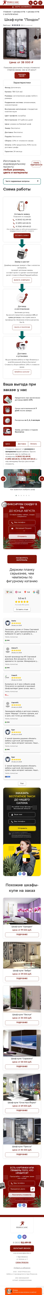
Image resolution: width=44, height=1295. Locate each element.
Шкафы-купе (19, 12)
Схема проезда (22, 1262)
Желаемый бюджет (23, 528)
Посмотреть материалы (22, 559)
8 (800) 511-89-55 (23, 220)
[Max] (24, 874)
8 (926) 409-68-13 (23, 227)
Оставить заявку (22, 235)
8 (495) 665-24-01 (23, 223)
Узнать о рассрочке (22, 327)
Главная (7, 12)
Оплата (33, 444)
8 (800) (22, 1243)
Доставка (22, 444)
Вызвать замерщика (22, 280)
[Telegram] (20, 874)
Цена (7, 444)
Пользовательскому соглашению (18, 543)
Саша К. (14, 675)
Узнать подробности (36, 164)
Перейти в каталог (22, 372)
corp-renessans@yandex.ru (22, 1253)
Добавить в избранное (22, 1268)
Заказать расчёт (22, 75)
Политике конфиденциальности (23, 542)
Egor (13, 757)
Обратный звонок (22, 1248)
